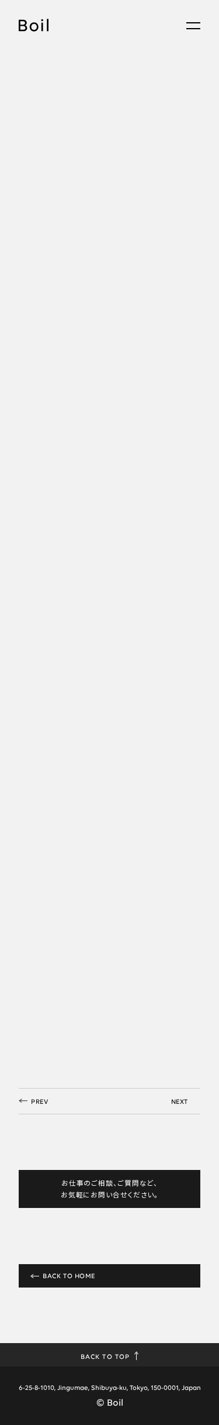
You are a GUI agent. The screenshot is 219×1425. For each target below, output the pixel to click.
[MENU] (193, 26)
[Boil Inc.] (33, 27)
